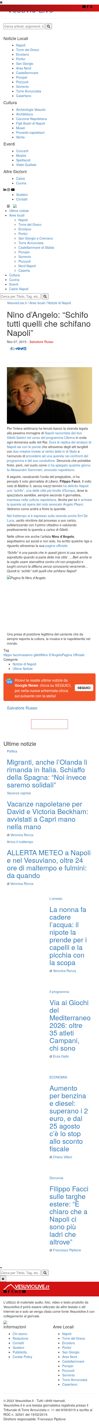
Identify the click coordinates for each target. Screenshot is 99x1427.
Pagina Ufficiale (73, 654)
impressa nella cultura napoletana (31, 499)
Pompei (23, 252)
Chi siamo (20, 1333)
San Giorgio (70, 1352)
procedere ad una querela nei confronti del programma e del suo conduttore (47, 458)
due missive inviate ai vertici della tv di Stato (45, 451)
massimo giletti (30, 654)
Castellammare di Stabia (36, 247)
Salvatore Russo (41, 341)
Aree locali (16, 215)
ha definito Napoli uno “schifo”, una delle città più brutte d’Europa (47, 488)
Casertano (69, 1384)
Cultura (14, 275)
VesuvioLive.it (17, 302)
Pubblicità (20, 1352)
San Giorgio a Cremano (35, 238)
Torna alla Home (49, 724)
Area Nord (69, 1356)
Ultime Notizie (23, 668)
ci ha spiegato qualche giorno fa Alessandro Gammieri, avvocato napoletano (48, 467)
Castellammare (73, 1361)
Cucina (14, 279)
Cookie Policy (22, 1356)
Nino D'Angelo (51, 654)
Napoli (23, 219)
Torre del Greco (29, 224)
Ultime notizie (19, 210)
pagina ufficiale (56, 545)
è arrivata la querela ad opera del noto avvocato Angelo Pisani (49, 501)
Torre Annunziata (31, 242)
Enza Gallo (61, 1056)
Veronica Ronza (21, 834)
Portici (22, 233)
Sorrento (24, 256)
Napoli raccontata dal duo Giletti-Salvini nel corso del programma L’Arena (44, 435)
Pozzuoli (24, 261)
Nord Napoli (27, 265)
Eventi (13, 284)
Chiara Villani (62, 1157)
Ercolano (24, 229)
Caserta (24, 270)
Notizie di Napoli (59, 302)
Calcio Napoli (18, 288)
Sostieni (22, 194)
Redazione (20, 1338)
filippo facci (11, 654)
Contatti (21, 199)
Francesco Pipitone (67, 1250)
